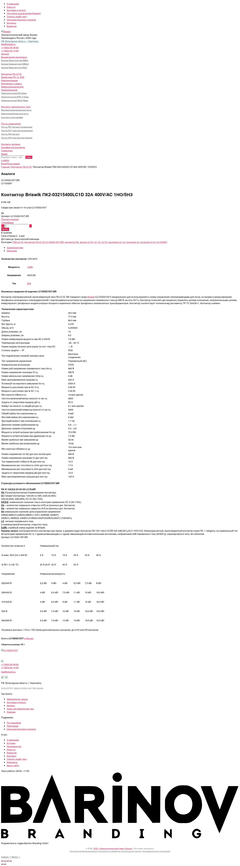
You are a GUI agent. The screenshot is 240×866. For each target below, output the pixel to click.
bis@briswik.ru (8, 44)
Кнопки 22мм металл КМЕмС (15, 64)
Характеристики (15, 247)
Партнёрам (12, 726)
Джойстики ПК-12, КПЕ (12, 77)
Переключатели (9, 90)
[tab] (123, 247)
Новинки (11, 712)
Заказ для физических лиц (20, 708)
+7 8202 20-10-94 (10, 50)
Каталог (5, 53)
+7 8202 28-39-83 (10, 47)
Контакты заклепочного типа (15, 106)
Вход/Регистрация (10, 163)
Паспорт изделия (10, 219)
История (11, 743)
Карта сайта (13, 765)
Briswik (91, 296)
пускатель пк (132, 242)
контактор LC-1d (116, 242)
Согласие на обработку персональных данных (120, 851)
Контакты (11, 23)
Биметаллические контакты (14, 114)
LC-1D (97, 242)
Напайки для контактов (13, 147)
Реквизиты (12, 762)
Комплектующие (9, 80)
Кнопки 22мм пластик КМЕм (14, 60)
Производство (14, 746)
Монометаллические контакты (16, 110)
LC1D (104, 242)
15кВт (30, 267)
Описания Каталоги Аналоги (21, 19)
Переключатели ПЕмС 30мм (14, 100)
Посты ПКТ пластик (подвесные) (17, 131)
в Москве (29, 638)
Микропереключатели (12, 86)
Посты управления (11, 123)
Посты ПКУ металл (10, 134)
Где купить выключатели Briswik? (24, 13)
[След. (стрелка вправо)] (5, 864)
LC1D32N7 (161, 242)
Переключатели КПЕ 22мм (14, 93)
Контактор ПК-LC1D (11, 74)
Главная (5, 166)
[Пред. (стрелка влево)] (2, 864)
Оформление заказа (17, 699)
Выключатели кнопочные (14, 57)
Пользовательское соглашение (156, 851)
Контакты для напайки (12, 117)
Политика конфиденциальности (84, 851)
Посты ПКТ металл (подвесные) (16, 127)
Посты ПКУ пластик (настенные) (16, 138)
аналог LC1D (86, 242)
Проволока (6, 150)
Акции (4, 153)
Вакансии (12, 26)
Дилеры (11, 705)
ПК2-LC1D (18, 242)
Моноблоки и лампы (11, 83)
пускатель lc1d (147, 242)
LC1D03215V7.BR (54, 242)
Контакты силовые (10, 144)
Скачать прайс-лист (17, 16)
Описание (12, 250)
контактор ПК (71, 242)
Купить (5, 229)
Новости (11, 7)
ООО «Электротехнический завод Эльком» (113, 848)
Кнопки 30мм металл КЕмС (14, 68)
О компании (13, 3)
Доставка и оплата (16, 10)
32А (29, 283)
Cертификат (7, 222)
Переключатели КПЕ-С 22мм (15, 97)
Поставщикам (14, 722)
